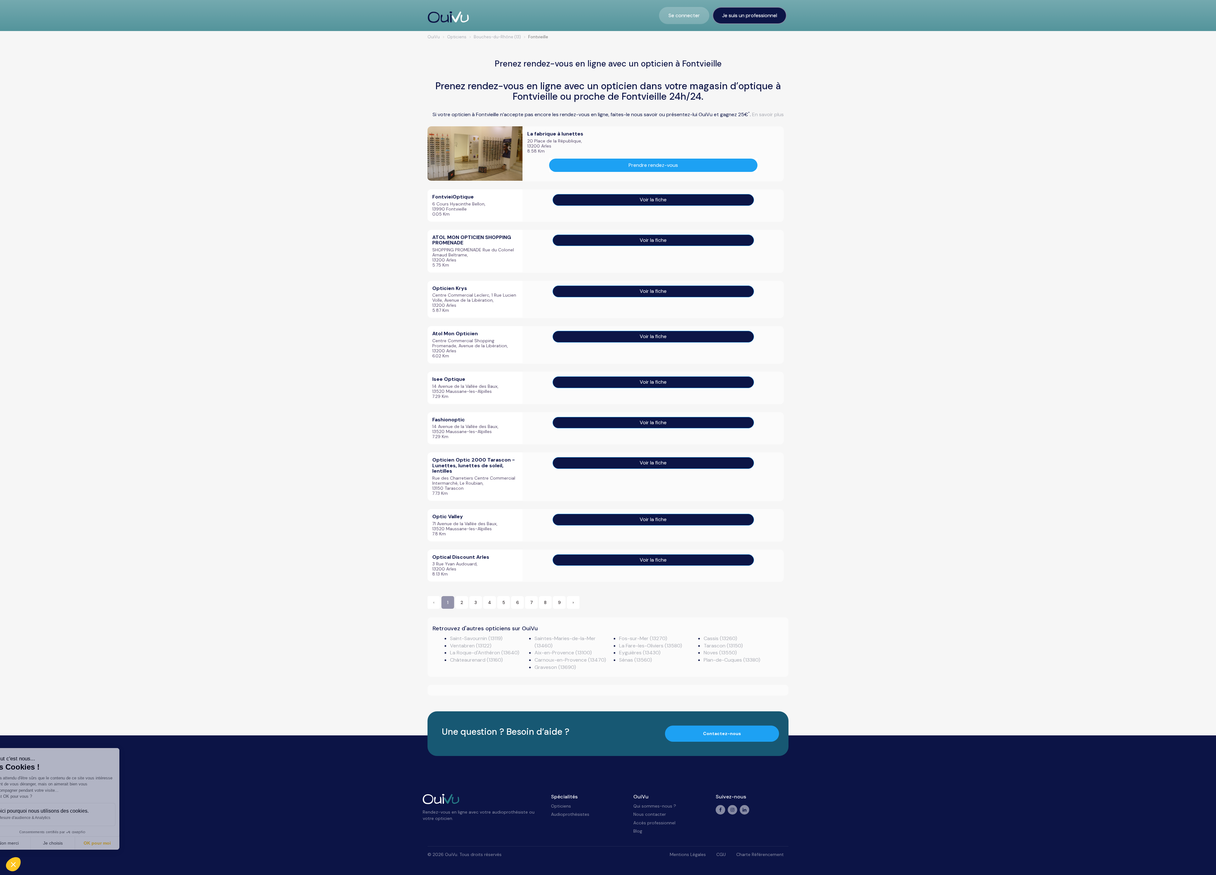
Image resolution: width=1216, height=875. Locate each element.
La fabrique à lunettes (555, 133)
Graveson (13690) (555, 667)
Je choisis (73, 843)
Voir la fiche (653, 199)
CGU (721, 854)
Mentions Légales (688, 854)
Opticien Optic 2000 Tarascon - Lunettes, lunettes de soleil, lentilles (473, 465)
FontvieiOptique (453, 196)
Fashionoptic (448, 419)
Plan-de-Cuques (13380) (732, 660)
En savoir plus (768, 114)
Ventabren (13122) (470, 645)
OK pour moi (117, 843)
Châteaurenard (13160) (476, 660)
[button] (13, 864)
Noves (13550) (720, 652)
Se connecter (684, 15)
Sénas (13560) (635, 660)
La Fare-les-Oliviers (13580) (650, 645)
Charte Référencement (760, 854)
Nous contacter (649, 814)
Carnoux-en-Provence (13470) (570, 660)
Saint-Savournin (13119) (476, 638)
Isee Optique (448, 379)
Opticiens (561, 806)
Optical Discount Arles (460, 557)
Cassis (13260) (720, 638)
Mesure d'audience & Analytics (44, 817)
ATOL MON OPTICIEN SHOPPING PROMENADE (471, 240)
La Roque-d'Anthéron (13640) (484, 652)
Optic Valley (447, 516)
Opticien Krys (449, 288)
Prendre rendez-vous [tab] (653, 165)
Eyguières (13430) (640, 652)
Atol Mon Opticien (455, 333)
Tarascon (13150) (723, 645)
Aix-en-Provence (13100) (563, 652)
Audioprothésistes (570, 814)
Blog (637, 831)
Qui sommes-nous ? (654, 806)
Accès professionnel (654, 823)
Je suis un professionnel (749, 15)
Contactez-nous (722, 733)
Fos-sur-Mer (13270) (643, 638)
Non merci (28, 843)
